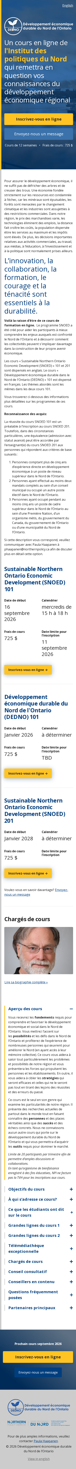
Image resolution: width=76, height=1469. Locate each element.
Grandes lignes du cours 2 (34, 1235)
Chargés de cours (25, 1261)
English (67, 5)
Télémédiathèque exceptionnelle (26, 1248)
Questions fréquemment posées (33, 1294)
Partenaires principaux (31, 1307)
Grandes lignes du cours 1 (34, 1225)
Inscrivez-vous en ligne (39, 119)
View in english (39, 1459)
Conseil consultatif (27, 1271)
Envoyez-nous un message (38, 133)
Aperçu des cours (25, 1008)
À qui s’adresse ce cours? (32, 1199)
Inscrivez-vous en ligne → (28, 670)
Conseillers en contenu (31, 1281)
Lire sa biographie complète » (26, 982)
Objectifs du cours (26, 1189)
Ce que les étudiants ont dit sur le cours (36, 1212)
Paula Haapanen (46, 1441)
